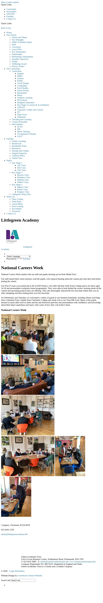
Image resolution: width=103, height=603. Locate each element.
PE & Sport (22, 100)
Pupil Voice (22, 114)
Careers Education (19, 122)
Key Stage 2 (17, 163)
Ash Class (21, 165)
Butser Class (22, 189)
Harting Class (23, 180)
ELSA (20, 127)
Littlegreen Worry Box (21, 194)
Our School (11, 35)
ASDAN (21, 107)
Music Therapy (23, 131)
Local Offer (17, 49)
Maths (19, 76)
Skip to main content (10, 2)
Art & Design (23, 83)
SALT (20, 136)
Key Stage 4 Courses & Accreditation (33, 105)
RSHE (20, 81)
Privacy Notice (18, 66)
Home (9, 32)
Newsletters (11, 11)
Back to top (6, 28)
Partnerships (17, 54)
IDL (19, 129)
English (20, 73)
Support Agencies (19, 153)
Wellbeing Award (19, 64)
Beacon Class (23, 175)
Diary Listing (17, 199)
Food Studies (22, 88)
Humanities (22, 93)
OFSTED (10, 14)
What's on (10, 197)
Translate (26, 259)
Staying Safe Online (20, 151)
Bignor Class (22, 187)
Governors (16, 47)
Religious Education (25, 102)
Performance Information (22, 57)
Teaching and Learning (21, 119)
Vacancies (16, 211)
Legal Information (17, 571)
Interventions (17, 124)
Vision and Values (19, 37)
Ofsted (14, 61)
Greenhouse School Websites (30, 575)
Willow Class (22, 182)
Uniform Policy (18, 156)
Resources (16, 148)
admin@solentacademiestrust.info (54, 561)
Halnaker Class (23, 177)
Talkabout (21, 117)
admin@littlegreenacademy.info (14, 534)
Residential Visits (19, 146)
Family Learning (19, 141)
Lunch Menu (17, 204)
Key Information (19, 52)
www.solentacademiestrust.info (82, 561)
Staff (14, 44)
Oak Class (21, 170)
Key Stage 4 (17, 184)
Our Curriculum (13, 69)
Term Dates (17, 201)
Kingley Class (23, 192)
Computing (22, 85)
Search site (5, 580)
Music (19, 95)
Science (20, 78)
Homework (16, 143)
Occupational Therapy (26, 134)
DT (18, 112)
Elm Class (21, 168)
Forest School (23, 90)
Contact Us (11, 19)
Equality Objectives (20, 59)
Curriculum (11, 9)
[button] (12, 23)
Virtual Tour (17, 158)
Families (10, 16)
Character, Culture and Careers (30, 110)
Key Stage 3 (17, 172)
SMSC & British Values (22, 42)
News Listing (17, 206)
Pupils (9, 160)
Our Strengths (18, 40)
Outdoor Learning (24, 98)
